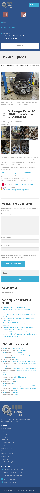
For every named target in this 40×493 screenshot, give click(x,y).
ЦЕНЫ (3, 451)
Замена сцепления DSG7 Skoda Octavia (24, 368)
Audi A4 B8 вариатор (18, 375)
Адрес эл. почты (6, 245)
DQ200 (19, 102)
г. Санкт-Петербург (8, 27)
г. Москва (4, 25)
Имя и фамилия (6, 237)
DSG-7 (5, 434)
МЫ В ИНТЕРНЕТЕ (7, 453)
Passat (28, 102)
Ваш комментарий (7, 214)
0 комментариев (22, 104)
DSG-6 (5, 432)
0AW (4, 445)
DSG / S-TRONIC (6, 429)
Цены (13, 357)
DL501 (14, 379)
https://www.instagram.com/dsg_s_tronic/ (16, 190)
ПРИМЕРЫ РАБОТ (7, 448)
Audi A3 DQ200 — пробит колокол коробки (15, 332)
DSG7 (23, 102)
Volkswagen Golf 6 (17, 348)
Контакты (15, 392)
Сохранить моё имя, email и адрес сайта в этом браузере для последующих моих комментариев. (18, 257)
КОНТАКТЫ (5, 456)
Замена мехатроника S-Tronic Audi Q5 (23, 361)
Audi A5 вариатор (17, 352)
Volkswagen (8, 104)
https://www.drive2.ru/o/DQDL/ (24, 184)
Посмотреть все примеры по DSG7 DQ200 (17, 173)
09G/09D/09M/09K (8, 443)
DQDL (4, 348)
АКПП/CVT (4, 440)
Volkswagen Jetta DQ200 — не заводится (15, 307)
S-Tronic (5, 437)
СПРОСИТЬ (20, 46)
